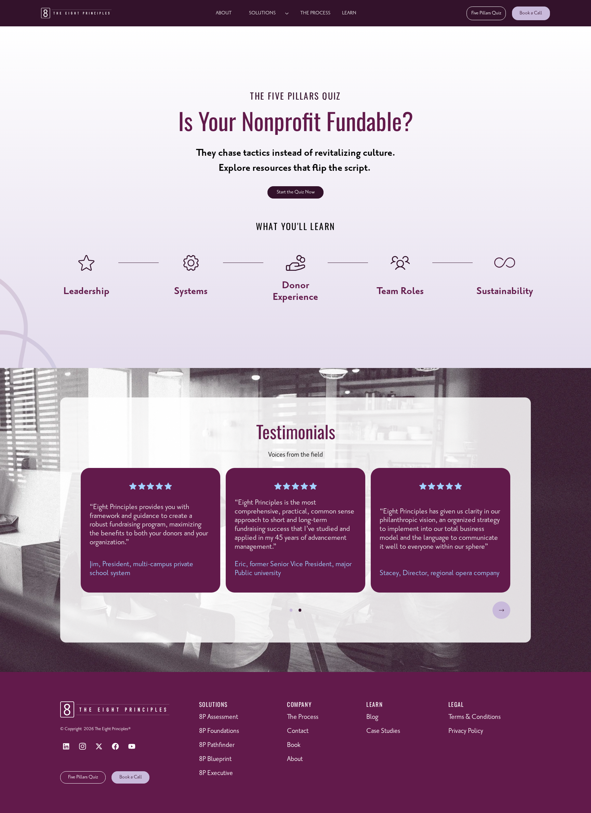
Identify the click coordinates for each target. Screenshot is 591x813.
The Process (315, 13)
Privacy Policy (465, 731)
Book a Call (531, 13)
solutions (262, 13)
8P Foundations (219, 731)
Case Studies (383, 731)
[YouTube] (132, 746)
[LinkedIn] (66, 746)
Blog (372, 717)
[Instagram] (82, 746)
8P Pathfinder (217, 745)
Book (293, 745)
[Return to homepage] (76, 13)
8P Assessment (218, 717)
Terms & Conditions (474, 717)
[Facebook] (115, 746)
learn (349, 13)
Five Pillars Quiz (486, 13)
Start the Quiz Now (296, 192)
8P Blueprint (215, 759)
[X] (99, 746)
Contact (297, 731)
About (224, 13)
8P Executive (216, 773)
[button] (265, 13)
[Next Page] (501, 610)
